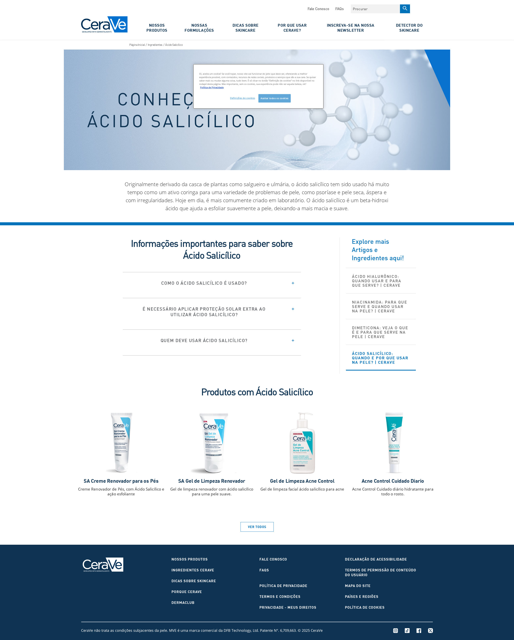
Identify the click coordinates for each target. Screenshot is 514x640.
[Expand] (212, 283)
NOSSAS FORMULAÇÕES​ (199, 28)
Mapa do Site (358, 585)
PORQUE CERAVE (186, 591)
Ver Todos (257, 527)
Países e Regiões (361, 596)
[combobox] (375, 8)
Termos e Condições (280, 596)
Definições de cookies (242, 98)
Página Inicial (137, 44)
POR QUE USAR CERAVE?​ (292, 28)
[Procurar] (405, 8)
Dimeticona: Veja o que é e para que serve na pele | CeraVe (380, 332)
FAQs (339, 8)
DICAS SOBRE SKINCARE (246, 28)
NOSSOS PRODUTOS (189, 559)
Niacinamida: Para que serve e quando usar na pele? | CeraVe (379, 306)
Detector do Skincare (409, 28)
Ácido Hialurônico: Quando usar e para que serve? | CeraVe (376, 281)
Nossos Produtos (156, 28)
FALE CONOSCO (273, 559)
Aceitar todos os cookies (275, 98)
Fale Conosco (318, 8)
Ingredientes (155, 44)
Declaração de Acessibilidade (376, 559)
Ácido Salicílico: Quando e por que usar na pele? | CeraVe (380, 358)
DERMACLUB (183, 602)
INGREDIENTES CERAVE (192, 570)
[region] (258, 86)
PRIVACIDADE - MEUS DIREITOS (287, 607)
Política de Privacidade (283, 585)
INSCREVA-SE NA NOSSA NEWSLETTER (350, 28)
